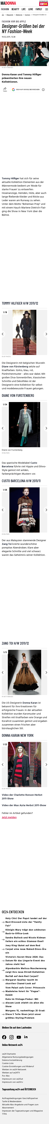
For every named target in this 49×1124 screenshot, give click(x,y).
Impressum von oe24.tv (12, 1082)
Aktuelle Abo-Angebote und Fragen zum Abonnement (20, 1106)
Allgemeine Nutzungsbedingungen (17, 1057)
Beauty (15, 9)
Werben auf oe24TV (11, 1072)
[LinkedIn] (26, 1037)
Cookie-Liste (7, 1063)
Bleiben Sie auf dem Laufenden (16, 1027)
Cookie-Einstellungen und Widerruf (18, 1066)
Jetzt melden (9, 817)
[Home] (3, 15)
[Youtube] (19, 1037)
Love (30, 9)
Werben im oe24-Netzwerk (14, 1069)
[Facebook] (4, 1037)
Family (39, 9)
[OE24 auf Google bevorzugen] (43, 89)
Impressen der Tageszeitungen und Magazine (22, 1111)
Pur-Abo (6, 1076)
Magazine (10, 15)
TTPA (4, 1114)
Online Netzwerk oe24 (12, 1044)
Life (24, 9)
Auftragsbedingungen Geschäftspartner (20, 1098)
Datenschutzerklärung (12, 1060)
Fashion (5, 9)
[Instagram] (11, 1037)
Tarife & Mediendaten (12, 1101)
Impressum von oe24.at (12, 1079)
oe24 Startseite (9, 1054)
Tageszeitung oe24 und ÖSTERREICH (19, 1089)
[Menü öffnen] (46, 9)
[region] (24, 334)
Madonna (19, 15)
